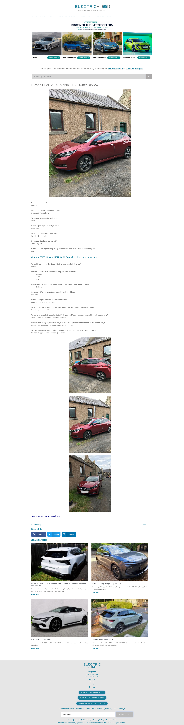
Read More (35, 594)
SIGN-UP (110, 16)
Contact (100, 16)
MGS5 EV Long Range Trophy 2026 (106, 584)
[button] (34, 46)
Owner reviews (47, 16)
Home (34, 16)
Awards (81, 16)
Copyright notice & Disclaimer (80, 720)
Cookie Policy (111, 720)
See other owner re (40, 516)
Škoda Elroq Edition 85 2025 (103, 640)
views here (55, 516)
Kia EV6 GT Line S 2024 (41, 640)
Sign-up (92, 687)
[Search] (149, 76)
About (91, 16)
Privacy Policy (98, 720)
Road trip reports (67, 16)
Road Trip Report (134, 69)
